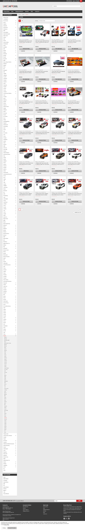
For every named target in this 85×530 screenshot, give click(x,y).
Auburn (4, 37)
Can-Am (4, 76)
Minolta (5, 394)
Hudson (4, 164)
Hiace (5, 379)
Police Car (5, 286)
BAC (4, 48)
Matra (4, 227)
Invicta (4, 175)
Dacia (4, 98)
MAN (4, 220)
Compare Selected (77, 212)
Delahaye (5, 109)
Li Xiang (4, 208)
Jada (4, 492)
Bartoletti (5, 53)
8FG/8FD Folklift (6, 340)
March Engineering (6, 223)
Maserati (5, 225)
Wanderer (5, 452)
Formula (4, 137)
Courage (4, 96)
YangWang (5, 465)
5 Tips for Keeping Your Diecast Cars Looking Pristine (72, 506)
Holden (4, 157)
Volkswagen (5, 448)
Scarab (4, 316)
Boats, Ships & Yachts (7, 62)
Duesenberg (5, 126)
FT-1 (5, 373)
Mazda (4, 230)
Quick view (26, 37)
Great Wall (5, 149)
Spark (4, 477)
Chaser (5, 359)
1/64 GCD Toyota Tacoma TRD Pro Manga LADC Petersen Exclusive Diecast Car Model (74, 103)
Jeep (4, 182)
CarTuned (69, 70)
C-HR (5, 353)
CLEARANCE (5, 19)
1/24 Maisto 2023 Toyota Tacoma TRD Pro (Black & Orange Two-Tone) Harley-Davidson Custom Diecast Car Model (42, 164)
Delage (4, 108)
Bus (4, 68)
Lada (4, 197)
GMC (4, 146)
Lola (4, 210)
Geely (4, 142)
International (5, 172)
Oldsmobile (5, 263)
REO (4, 294)
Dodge (4, 119)
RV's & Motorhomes (7, 306)
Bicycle (4, 57)
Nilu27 (4, 258)
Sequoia (5, 406)
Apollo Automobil (6, 34)
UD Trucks (5, 440)
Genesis (4, 144)
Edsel (4, 128)
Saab (4, 307)
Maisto (20, 39)
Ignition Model (6, 487)
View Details (26, 109)
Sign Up (77, 0)
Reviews (27, 11)
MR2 (5, 395)
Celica (5, 356)
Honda (4, 159)
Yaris (5, 432)
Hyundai (4, 167)
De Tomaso (5, 116)
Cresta (5, 365)
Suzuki (4, 330)
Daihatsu (5, 99)
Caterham (5, 78)
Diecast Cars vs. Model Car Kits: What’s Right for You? (72, 508)
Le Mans (4, 203)
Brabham (5, 63)
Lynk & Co (5, 217)
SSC (4, 324)
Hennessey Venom (6, 154)
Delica (4, 111)
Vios (5, 430)
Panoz (4, 273)
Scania (4, 314)
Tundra (5, 426)
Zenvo (4, 466)
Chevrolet (5, 85)
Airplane (4, 24)
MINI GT (4, 490)
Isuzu (4, 177)
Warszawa (5, 453)
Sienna (5, 407)
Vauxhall (4, 442)
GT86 (5, 378)
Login (74, 0)
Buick (4, 67)
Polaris (4, 284)
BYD (4, 71)
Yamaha (4, 463)
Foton (4, 136)
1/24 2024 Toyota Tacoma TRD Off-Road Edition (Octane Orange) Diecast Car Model (75, 195)
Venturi (4, 447)
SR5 (4, 411)
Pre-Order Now (59, 48)
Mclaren (4, 231)
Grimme (4, 151)
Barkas (4, 52)
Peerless (5, 274)
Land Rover (5, 202)
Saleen (4, 309)
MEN (4, 236)
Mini (4, 246)
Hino (4, 156)
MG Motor (5, 241)
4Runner (5, 338)
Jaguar (4, 179)
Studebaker (5, 325)
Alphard (5, 344)
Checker (4, 80)
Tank (4, 332)
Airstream (5, 25)
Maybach (5, 228)
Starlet (5, 413)
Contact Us (37, 11)
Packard (4, 269)
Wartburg (5, 455)
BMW (4, 60)
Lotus (4, 212)
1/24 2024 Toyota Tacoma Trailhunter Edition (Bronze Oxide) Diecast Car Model (58, 164)
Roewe (4, 299)
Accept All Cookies (12, 528)
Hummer (4, 165)
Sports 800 (6, 410)
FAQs (32, 11)
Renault (4, 292)
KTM (4, 194)
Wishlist (24, 508)
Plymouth (5, 283)
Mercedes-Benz (6, 233)
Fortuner (5, 372)
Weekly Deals (5, 17)
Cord (4, 95)
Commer (5, 91)
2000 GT (5, 337)
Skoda (4, 322)
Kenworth (5, 190)
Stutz (4, 327)
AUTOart (4, 488)
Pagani (4, 271)
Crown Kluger (6, 368)
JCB (4, 180)
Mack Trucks (5, 218)
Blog (12, 11)
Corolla (5, 362)
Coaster (5, 360)
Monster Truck (6, 250)
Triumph (4, 437)
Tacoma (5, 417)
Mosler (4, 253)
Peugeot (4, 278)
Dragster (4, 123)
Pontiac (4, 287)
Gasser (4, 141)
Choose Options (26, 48)
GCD (20, 70)
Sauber (4, 312)
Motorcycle (5, 255)
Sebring (4, 319)
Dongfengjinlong (6, 121)
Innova (5, 384)
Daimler (4, 101)
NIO (4, 259)
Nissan (4, 261)
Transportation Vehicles (7, 435)
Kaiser (4, 189)
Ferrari (4, 129)
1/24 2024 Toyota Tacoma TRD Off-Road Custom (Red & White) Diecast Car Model (42, 133)
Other (4, 470)
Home (20, 14)
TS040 (5, 423)
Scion (4, 317)
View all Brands (6, 493)
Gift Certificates (25, 506)
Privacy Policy (6, 11)
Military (4, 245)
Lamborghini (5, 198)
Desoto (4, 114)
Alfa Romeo (5, 27)
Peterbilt (4, 276)
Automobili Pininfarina (7, 281)
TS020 (5, 422)
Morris (4, 251)
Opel (4, 266)
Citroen (4, 88)
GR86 (5, 376)
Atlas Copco (5, 35)
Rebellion (5, 291)
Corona (5, 363)
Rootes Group (5, 302)
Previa (5, 398)
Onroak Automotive (7, 264)
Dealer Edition (5, 482)
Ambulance (5, 29)
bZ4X (5, 351)
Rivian (4, 297)
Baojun (4, 50)
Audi (4, 39)
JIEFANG (5, 185)
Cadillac (4, 73)
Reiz (5, 404)
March (4, 222)
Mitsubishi (5, 248)
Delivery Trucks (6, 106)
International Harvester (7, 174)
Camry (5, 354)
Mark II (5, 392)
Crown (5, 366)
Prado (5, 397)
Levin (5, 391)
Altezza (5, 346)
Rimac (4, 296)
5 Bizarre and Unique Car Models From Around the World (72, 510)
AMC (4, 30)
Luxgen (4, 213)
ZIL (4, 468)
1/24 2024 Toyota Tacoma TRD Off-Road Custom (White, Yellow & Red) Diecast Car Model (75, 133)
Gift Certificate (69, 0)
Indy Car (4, 169)
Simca (4, 320)
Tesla (4, 334)
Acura (4, 22)
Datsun (4, 103)
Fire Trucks (5, 132)
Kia (4, 192)
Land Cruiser (6, 388)
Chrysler (4, 86)
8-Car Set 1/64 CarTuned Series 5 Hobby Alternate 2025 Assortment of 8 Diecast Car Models (74, 72)
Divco (4, 118)
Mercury (4, 235)
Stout (5, 414)
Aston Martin (5, 32)
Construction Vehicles (7, 93)
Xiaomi (4, 462)
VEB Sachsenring (6, 445)
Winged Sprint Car (6, 460)
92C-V (5, 341)
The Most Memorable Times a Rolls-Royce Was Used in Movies (72, 513)
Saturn (4, 311)
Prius (5, 400)
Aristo (5, 347)
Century (5, 357)
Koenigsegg (5, 195)
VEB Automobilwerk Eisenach (8, 443)
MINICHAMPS (5, 478)
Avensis (5, 350)
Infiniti (4, 170)
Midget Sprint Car (6, 243)
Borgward (5, 70)
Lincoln (4, 207)
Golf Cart (5, 147)
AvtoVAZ (5, 47)
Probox (5, 401)
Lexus (4, 205)
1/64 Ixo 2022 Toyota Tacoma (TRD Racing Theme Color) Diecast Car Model (57, 42)
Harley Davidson (6, 152)
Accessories (5, 20)
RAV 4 (5, 403)
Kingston (20, 131)
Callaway (5, 75)
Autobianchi (5, 43)
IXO (4, 485)
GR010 (5, 375)
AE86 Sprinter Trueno (7, 343)
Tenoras (5, 419)
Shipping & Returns (19, 11)
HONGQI (4, 161)
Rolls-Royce (5, 301)
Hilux (5, 382)
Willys (4, 458)
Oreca (4, 268)
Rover (4, 304)
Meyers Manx (5, 238)
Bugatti (4, 65)
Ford (4, 134)
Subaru (4, 329)
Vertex (5, 429)
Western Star (5, 457)
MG (4, 240)
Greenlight (5, 480)
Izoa (5, 385)
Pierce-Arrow (5, 279)
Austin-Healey (6, 42)
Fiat (4, 131)
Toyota (4, 335)
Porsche (4, 289)
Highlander (6, 381)
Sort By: (36, 20)
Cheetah (4, 81)
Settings (4, 528)
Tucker (4, 438)
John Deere (5, 187)
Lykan (4, 215)
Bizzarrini (5, 58)
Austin (4, 40)
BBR (4, 483)
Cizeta (4, 90)
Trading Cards (5, 433)
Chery (4, 83)
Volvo (4, 450)
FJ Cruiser (5, 369)
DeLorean (5, 113)
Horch (4, 162)
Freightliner (5, 139)
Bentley (4, 55)
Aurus (4, 45)
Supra (5, 416)
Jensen (4, 184)
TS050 (5, 425)
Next (80, 209)
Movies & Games (6, 256)
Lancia (4, 200)
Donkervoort (5, 124)
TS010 (5, 420)
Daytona (4, 104)
